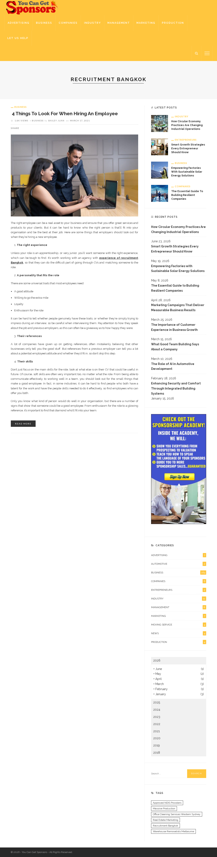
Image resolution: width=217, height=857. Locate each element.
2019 (156, 745)
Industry (92, 22)
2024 (156, 709)
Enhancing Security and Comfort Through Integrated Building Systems (176, 388)
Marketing (145, 22)
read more (23, 423)
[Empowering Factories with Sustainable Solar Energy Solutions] (159, 170)
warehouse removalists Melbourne (173, 831)
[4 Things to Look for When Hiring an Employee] (74, 175)
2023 (156, 716)
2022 (156, 724)
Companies (68, 22)
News (178, 633)
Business (44, 22)
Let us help (17, 38)
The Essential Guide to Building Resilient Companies (187, 195)
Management (118, 22)
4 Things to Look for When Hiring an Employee (64, 113)
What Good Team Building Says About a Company (175, 347)
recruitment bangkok (165, 825)
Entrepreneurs (186, 139)
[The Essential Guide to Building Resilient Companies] (159, 193)
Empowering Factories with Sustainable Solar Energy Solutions (186, 171)
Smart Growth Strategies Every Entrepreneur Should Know (188, 148)
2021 (156, 731)
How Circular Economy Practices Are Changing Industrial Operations (187, 125)
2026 (156, 660)
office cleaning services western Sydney (176, 814)
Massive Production (164, 808)
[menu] (207, 53)
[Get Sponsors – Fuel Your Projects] (32, 7)
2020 (156, 738)
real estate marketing (165, 819)
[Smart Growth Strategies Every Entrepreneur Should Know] (159, 146)
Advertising (18, 22)
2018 (156, 752)
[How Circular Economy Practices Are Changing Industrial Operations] (159, 123)
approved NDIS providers (167, 802)
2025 (156, 702)
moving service (178, 624)
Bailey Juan (56, 120)
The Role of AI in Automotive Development (172, 366)
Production (173, 22)
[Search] (196, 53)
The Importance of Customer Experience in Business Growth (174, 327)
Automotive (178, 563)
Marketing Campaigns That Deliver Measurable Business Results (177, 307)
